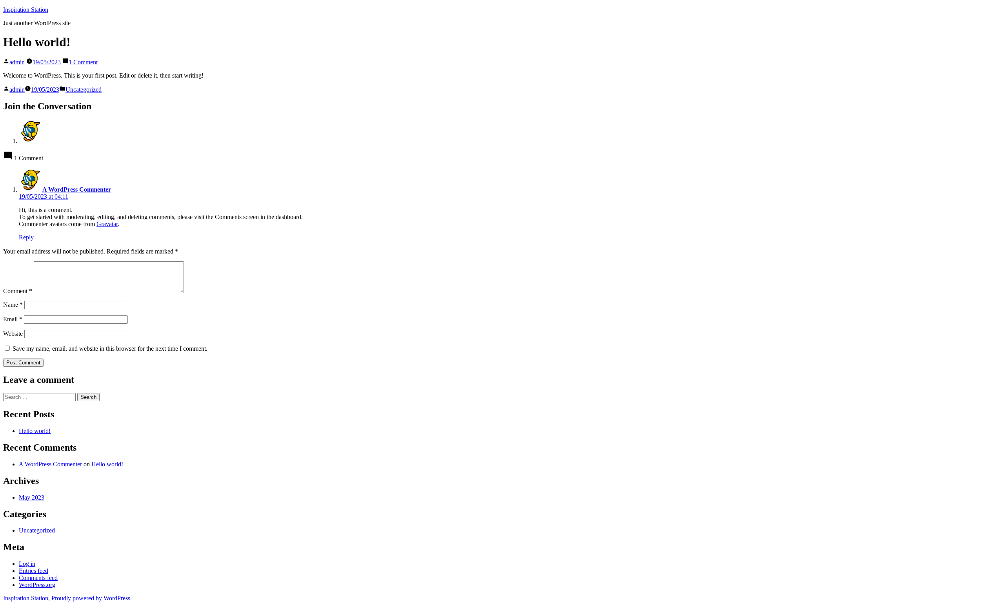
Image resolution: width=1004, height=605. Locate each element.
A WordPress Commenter (50, 464)
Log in (27, 563)
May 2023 (31, 497)
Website (13, 333)
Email (12, 319)
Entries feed (33, 570)
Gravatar (107, 224)
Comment (17, 291)
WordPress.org (37, 584)
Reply (26, 237)
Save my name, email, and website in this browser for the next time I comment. (110, 348)
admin (17, 62)
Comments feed (38, 577)
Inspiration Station (25, 9)
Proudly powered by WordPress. (91, 598)
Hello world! (35, 430)
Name (13, 304)
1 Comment (83, 62)
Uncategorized (83, 89)
